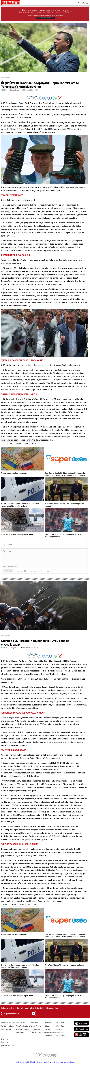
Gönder (8, 571)
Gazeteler (60, 1032)
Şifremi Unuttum (7, 1045)
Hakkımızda (20, 1062)
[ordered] (31, 570)
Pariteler (48, 1036)
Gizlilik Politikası (36, 1062)
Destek (18, 443)
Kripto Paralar (50, 1032)
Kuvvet (21, 905)
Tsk (29, 905)
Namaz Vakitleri (36, 1026)
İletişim (27, 1062)
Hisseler (48, 1029)
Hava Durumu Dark (8, 1023)
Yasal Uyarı (70, 1062)
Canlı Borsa (34, 1023)
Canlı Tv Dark (21, 1023)
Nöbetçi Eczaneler (23, 1029)
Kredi (26, 443)
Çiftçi (11, 443)
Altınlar (48, 1023)
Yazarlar (59, 1029)
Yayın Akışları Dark (23, 1026)
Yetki (35, 905)
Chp (4, 443)
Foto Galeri (60, 1023)
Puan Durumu (35, 1029)
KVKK (51, 1062)
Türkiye (34, 443)
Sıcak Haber (60, 1036)
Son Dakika (20, 1032)
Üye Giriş (4, 1039)
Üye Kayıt (4, 1042)
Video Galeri (60, 1026)
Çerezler (45, 1062)
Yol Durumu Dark (7, 1026)
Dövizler (48, 1026)
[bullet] (35, 570)
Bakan (5, 905)
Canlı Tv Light (6, 1029)
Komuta (13, 905)
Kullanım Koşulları (60, 1062)
